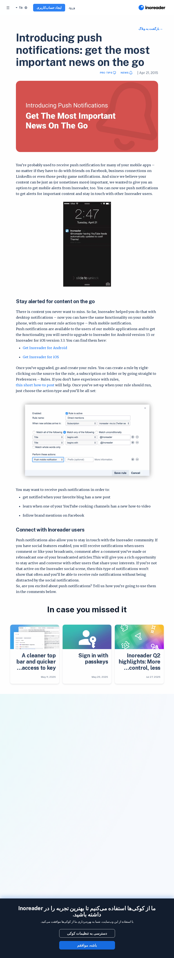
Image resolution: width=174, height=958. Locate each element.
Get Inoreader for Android (45, 348)
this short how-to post (35, 385)
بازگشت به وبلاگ (149, 28)
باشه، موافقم (87, 945)
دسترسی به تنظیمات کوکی (87, 933)
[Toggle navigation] (8, 8)
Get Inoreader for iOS (41, 357)
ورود (72, 8)
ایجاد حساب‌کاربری (49, 7)
